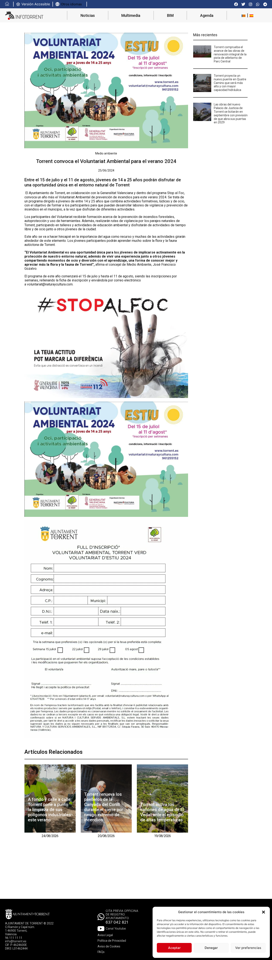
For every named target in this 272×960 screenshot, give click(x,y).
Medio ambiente (106, 153)
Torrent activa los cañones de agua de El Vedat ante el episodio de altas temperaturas (162, 812)
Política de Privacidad (112, 940)
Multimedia (130, 15)
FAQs (101, 952)
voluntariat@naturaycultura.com (50, 284)
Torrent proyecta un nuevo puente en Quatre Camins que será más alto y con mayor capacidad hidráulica (230, 83)
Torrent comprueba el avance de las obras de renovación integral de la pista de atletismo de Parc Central (230, 54)
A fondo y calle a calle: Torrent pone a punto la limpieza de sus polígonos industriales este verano (50, 809)
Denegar (211, 948)
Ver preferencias (248, 948)
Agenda (206, 15)
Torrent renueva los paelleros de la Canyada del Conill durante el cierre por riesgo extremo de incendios (103, 807)
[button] (263, 912)
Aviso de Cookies (109, 946)
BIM (170, 15)
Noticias (88, 15)
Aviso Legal (105, 935)
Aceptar (174, 948)
